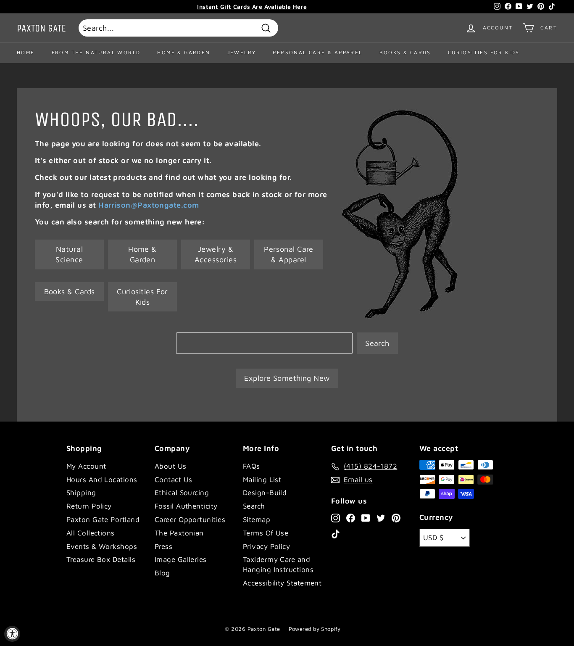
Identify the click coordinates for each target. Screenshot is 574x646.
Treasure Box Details (100, 559)
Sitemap (256, 519)
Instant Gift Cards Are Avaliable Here (252, 6)
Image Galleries (181, 559)
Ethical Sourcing (182, 492)
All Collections (90, 533)
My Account (86, 466)
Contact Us (173, 479)
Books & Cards (405, 52)
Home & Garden (183, 52)
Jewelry (241, 52)
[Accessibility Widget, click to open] (12, 634)
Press (163, 546)
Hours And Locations (101, 479)
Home (26, 52)
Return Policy (89, 506)
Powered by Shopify (315, 628)
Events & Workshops (101, 546)
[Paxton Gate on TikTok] (335, 534)
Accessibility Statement (282, 583)
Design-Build (265, 492)
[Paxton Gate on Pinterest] (396, 517)
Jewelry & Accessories (216, 254)
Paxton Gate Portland (103, 519)
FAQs (251, 466)
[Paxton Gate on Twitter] (381, 517)
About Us (171, 466)
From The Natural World (96, 52)
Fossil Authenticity (186, 506)
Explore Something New (286, 378)
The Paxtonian (179, 533)
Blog (162, 573)
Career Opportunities (190, 519)
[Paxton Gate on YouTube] (365, 517)
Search (377, 343)
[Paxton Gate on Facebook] (350, 517)
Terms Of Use (265, 533)
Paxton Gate (41, 28)
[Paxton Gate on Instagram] (335, 517)
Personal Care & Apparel (317, 52)
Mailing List (262, 479)
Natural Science (69, 254)
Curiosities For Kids (484, 52)
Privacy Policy (266, 546)
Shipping (81, 492)
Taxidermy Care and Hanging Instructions (278, 564)
